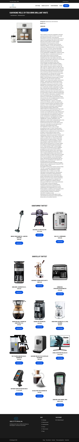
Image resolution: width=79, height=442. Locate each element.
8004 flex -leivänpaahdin (60, 236)
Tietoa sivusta (45, 429)
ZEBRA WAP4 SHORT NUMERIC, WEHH (60, 399)
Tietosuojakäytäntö (60, 440)
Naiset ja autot (45, 5)
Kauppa (66, 5)
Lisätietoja (44, 29)
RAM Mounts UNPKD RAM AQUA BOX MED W (19, 388)
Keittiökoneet (14, 15)
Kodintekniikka (54, 5)
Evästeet (53, 440)
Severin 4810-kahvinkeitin (39, 321)
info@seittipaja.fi (65, 1)
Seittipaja (37, 5)
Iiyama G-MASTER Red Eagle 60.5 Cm (60, 352)
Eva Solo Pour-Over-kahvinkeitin (39, 390)
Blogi (61, 5)
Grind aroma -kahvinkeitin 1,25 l (19, 287)
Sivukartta (67, 440)
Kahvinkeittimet (21, 15)
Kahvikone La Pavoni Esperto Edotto (39, 280)
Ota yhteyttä (48, 440)
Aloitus (43, 426)
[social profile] (18, 1)
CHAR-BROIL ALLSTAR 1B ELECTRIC (39, 229)
